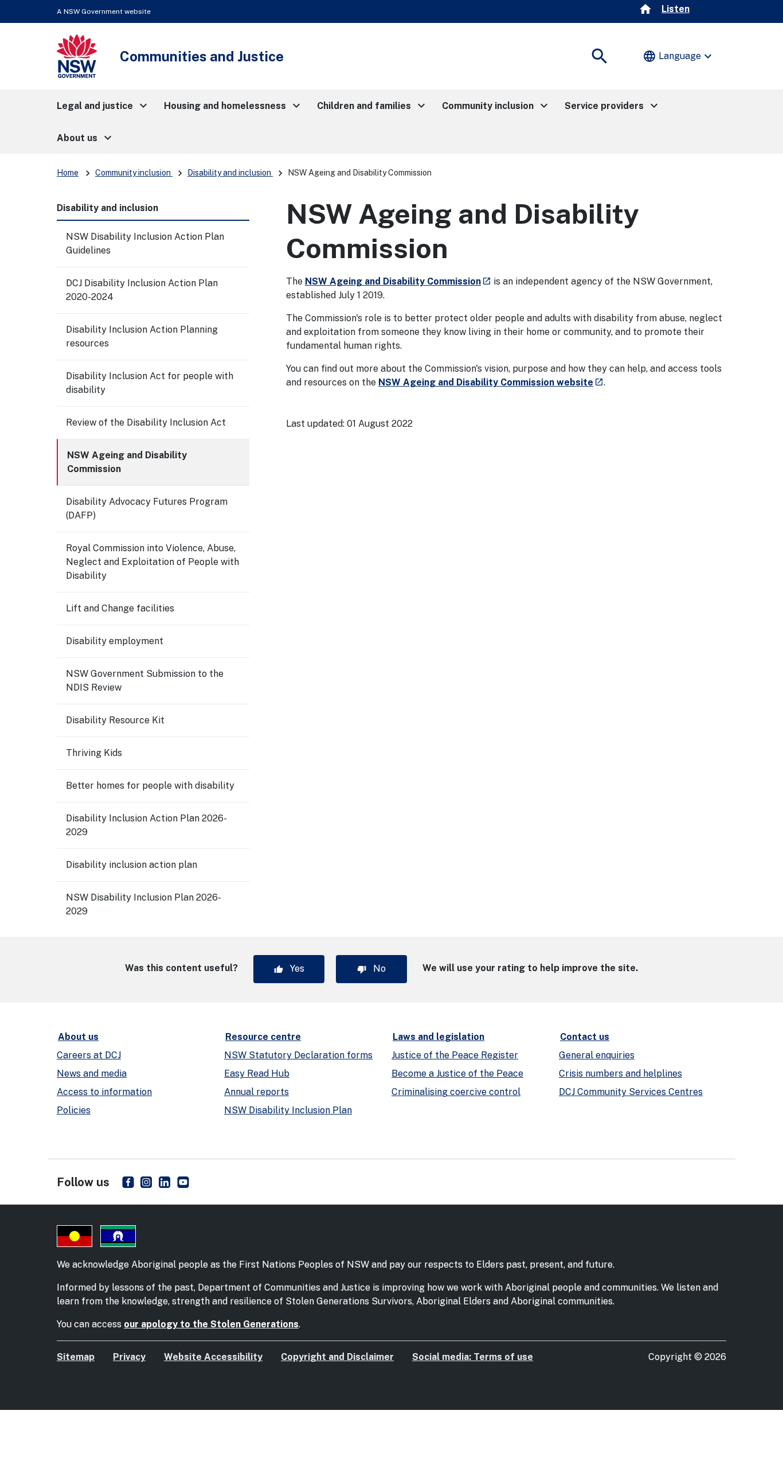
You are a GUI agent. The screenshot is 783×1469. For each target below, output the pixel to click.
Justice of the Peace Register (454, 1055)
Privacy (129, 1356)
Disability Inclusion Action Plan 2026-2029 (146, 825)
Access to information (104, 1091)
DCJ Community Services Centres (631, 1091)
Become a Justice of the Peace (457, 1073)
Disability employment (114, 641)
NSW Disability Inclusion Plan (288, 1110)
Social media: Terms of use (472, 1356)
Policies (74, 1110)
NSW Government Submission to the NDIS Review (145, 680)
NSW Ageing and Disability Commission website (491, 382)
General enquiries (597, 1055)
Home (68, 172)
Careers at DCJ (89, 1055)
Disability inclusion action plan (131, 864)
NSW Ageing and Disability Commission (127, 462)
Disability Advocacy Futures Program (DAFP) (147, 508)
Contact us (584, 1036)
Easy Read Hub (256, 1073)
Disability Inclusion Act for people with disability (149, 383)
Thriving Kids (94, 752)
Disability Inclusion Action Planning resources (142, 336)
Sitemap (76, 1356)
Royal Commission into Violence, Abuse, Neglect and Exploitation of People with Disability (152, 562)
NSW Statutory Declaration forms (298, 1055)
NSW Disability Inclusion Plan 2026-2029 (143, 904)
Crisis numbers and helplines (620, 1073)
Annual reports (256, 1091)
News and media (92, 1073)
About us (78, 1036)
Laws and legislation (438, 1036)
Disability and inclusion (230, 172)
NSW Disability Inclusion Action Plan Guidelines (145, 243)
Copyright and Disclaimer (337, 1356)
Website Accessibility (213, 1356)
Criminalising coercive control (455, 1091)
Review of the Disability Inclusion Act (146, 422)
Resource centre (263, 1036)
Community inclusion (134, 172)
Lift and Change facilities (120, 608)
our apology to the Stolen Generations (211, 1324)
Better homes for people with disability (150, 785)
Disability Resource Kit (115, 720)
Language (679, 56)
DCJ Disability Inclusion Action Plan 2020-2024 (142, 290)
